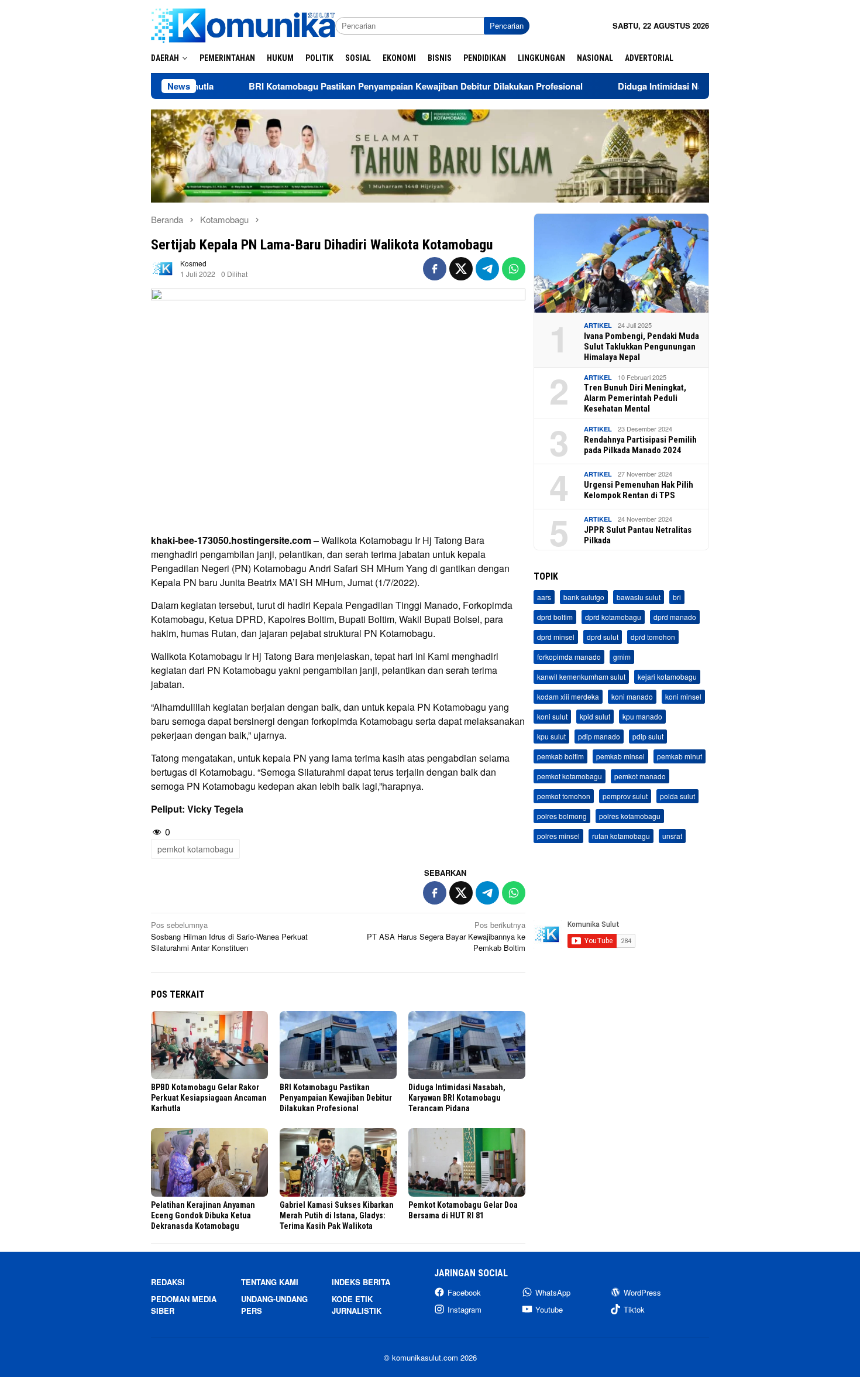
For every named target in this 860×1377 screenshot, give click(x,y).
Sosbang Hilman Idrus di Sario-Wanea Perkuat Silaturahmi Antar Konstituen (229, 936)
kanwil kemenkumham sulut (581, 677)
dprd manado (674, 617)
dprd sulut (602, 637)
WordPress (642, 1292)
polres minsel (558, 836)
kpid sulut (595, 717)
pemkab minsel (620, 757)
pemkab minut (679, 757)
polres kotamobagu (630, 816)
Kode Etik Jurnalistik (356, 1304)
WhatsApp (552, 1292)
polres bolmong (562, 816)
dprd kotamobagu (613, 617)
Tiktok (634, 1309)
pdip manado (599, 737)
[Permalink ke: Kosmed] (162, 267)
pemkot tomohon (563, 796)
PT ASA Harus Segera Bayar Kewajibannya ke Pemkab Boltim (446, 936)
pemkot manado (640, 777)
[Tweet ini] (461, 268)
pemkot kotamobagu (195, 849)
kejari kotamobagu (667, 677)
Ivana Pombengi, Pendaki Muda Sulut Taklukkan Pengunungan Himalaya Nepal (641, 346)
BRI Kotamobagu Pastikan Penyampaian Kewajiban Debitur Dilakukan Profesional (364, 86)
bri (677, 597)
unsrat (672, 836)
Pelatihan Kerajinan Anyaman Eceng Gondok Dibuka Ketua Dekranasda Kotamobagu (203, 1215)
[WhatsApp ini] (513, 268)
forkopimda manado (569, 657)
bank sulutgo (583, 597)
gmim (622, 657)
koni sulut (552, 717)
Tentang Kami (269, 1281)
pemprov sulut (625, 796)
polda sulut (677, 796)
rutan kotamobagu (621, 836)
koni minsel (683, 697)
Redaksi (168, 1281)
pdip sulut (647, 737)
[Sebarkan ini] (434, 268)
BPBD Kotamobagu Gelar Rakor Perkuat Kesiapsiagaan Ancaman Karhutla (209, 1098)
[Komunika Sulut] (243, 24)
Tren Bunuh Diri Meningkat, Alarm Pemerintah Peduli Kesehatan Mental (635, 399)
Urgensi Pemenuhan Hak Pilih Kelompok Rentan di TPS (638, 490)
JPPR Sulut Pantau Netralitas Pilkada (638, 535)
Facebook (464, 1292)
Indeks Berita (361, 1281)
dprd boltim (555, 617)
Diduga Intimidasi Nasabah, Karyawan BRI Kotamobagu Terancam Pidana (456, 1098)
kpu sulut (551, 737)
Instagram (464, 1309)
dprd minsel (556, 637)
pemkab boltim (560, 757)
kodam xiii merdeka (568, 697)
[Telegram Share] (487, 268)
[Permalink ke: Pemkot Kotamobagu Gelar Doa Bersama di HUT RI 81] (466, 1162)
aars (544, 597)
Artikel (598, 325)
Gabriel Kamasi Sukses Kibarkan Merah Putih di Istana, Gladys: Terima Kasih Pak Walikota (337, 1215)
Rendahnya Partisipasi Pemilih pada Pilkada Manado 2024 (640, 444)
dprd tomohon (653, 637)
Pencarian (507, 25)
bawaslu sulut (639, 597)
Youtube (549, 1309)
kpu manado (642, 717)
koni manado (632, 697)
